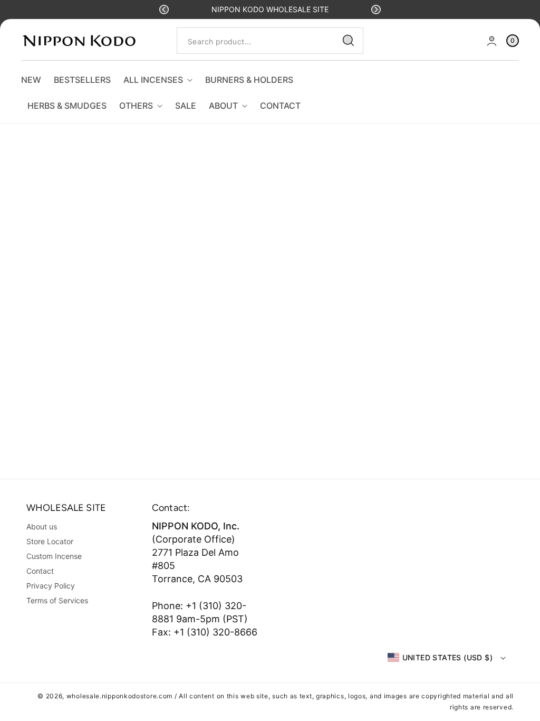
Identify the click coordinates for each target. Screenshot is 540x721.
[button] (164, 9)
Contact (40, 570)
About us (41, 526)
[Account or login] (491, 41)
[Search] (348, 40)
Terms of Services (57, 600)
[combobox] (270, 41)
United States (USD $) (447, 657)
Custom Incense (54, 556)
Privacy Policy (50, 585)
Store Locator (49, 541)
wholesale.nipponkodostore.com (119, 696)
